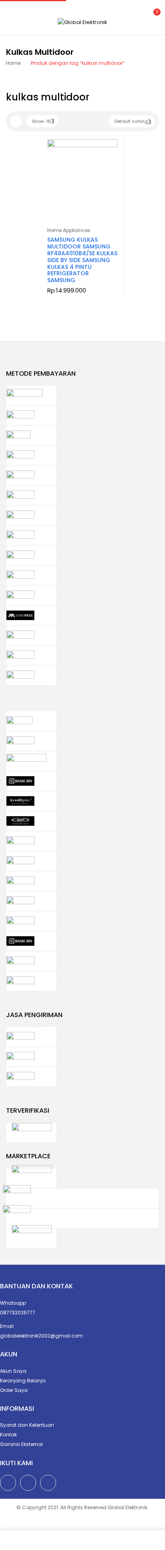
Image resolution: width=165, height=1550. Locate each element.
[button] (152, 16)
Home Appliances (69, 230)
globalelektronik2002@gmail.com (41, 1335)
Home (13, 63)
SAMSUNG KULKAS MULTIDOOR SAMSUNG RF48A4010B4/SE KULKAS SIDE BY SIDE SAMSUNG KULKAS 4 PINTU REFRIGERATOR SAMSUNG (82, 260)
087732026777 (17, 1312)
